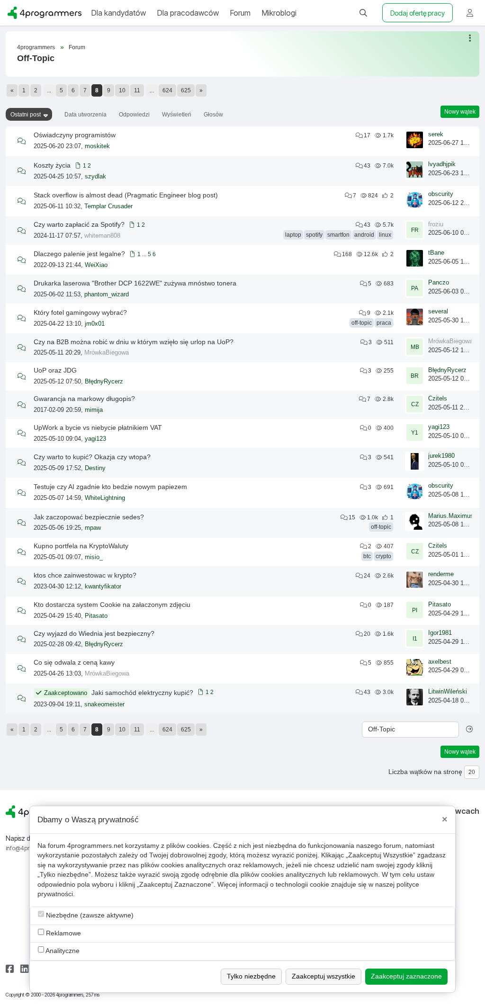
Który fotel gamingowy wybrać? (80, 312)
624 (167, 90)
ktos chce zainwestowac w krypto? (85, 575)
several (438, 311)
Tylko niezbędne (251, 976)
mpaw (93, 528)
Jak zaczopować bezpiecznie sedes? (89, 517)
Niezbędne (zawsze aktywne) (89, 915)
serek (435, 134)
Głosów (213, 114)
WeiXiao (96, 265)
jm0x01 (95, 323)
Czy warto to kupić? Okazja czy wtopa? (92, 457)
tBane (436, 252)
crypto (383, 556)
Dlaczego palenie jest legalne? (79, 254)
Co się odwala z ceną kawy (74, 662)
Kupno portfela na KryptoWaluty (81, 546)
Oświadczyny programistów (75, 135)
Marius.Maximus (451, 516)
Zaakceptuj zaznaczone (406, 976)
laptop (293, 234)
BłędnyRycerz (104, 381)
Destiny (95, 468)
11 (137, 90)
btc (367, 556)
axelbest (439, 662)
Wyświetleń (176, 114)
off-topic (361, 323)
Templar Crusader (108, 206)
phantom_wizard (106, 294)
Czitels (437, 398)
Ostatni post (25, 114)
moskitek (97, 146)
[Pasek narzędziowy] (470, 38)
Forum (77, 47)
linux (385, 234)
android (364, 234)
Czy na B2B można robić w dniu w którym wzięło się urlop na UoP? (134, 342)
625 (186, 90)
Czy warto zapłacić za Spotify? (79, 224)
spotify (314, 234)
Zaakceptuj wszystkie (323, 976)
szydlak (95, 176)
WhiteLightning (105, 498)
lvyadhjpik (442, 164)
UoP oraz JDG (55, 370)
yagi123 (95, 439)
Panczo (438, 282)
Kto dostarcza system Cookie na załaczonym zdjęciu (112, 604)
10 (122, 90)
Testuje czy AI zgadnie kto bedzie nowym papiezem (110, 486)
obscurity (440, 194)
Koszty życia (52, 165)
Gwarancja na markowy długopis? (84, 398)
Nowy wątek (460, 111)
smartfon (338, 234)
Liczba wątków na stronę (425, 771)
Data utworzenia (85, 114)
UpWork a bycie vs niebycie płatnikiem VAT (98, 427)
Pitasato (96, 616)
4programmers (36, 47)
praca (384, 323)
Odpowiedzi (134, 114)
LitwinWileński (447, 691)
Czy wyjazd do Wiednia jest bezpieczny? (94, 633)
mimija (94, 410)
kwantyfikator (103, 586)
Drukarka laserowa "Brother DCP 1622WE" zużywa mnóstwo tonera (135, 283)
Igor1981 (440, 633)
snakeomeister (104, 704)
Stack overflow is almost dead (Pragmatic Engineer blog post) (126, 195)
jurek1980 (441, 456)
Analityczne (62, 950)
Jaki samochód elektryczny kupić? (142, 692)
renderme (441, 574)
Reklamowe (62, 933)
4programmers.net (95, 845)
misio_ (94, 557)
